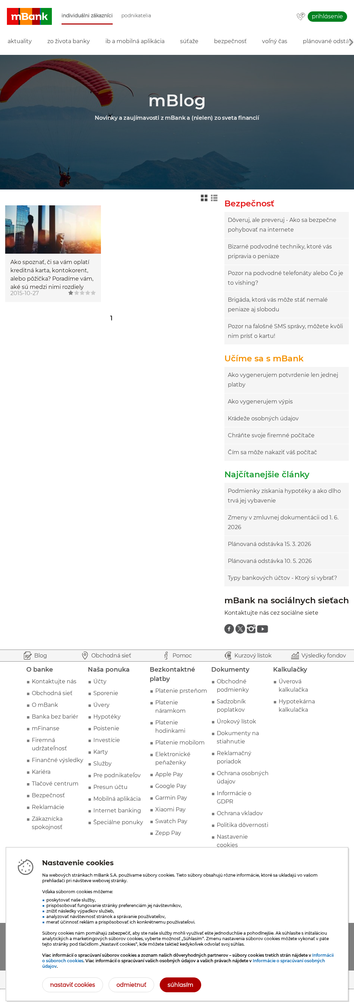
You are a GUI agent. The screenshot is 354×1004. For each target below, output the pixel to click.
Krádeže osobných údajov (263, 418)
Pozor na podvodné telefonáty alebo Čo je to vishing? (285, 278)
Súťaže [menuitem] (189, 41)
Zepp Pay (168, 833)
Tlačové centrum (55, 783)
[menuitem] (229, 629)
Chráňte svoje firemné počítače (271, 435)
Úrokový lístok (236, 721)
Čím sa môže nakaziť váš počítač (272, 452)
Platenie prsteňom (181, 691)
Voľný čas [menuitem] (274, 41)
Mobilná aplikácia (117, 799)
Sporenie (105, 693)
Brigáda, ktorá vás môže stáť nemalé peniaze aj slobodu (278, 304)
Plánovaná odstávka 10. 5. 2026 (270, 561)
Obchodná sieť (52, 693)
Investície (106, 740)
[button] (29, 16)
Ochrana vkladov (240, 813)
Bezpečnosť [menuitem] (230, 41)
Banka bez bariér (55, 716)
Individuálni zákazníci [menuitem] (87, 16)
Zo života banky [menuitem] (68, 41)
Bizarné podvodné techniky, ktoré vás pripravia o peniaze (280, 251)
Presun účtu (110, 787)
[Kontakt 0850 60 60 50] (301, 17)
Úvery (101, 705)
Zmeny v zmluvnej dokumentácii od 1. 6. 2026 (283, 522)
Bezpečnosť (48, 795)
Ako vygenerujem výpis (260, 401)
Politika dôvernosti (242, 825)
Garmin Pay (171, 798)
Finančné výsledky (57, 760)
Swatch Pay (171, 821)
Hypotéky (107, 716)
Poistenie (106, 728)
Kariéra (41, 772)
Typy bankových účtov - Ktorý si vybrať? (282, 578)
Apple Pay (169, 774)
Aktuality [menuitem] (20, 41)
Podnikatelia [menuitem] (136, 16)
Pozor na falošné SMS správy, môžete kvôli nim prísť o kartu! (285, 331)
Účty (99, 681)
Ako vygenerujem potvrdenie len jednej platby (283, 380)
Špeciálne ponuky (118, 822)
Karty (100, 752)
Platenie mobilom (180, 742)
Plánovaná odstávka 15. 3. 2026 (269, 544)
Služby (102, 763)
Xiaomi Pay (170, 809)
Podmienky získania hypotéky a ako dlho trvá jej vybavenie (284, 496)
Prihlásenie (327, 16)
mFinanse (45, 728)
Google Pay (170, 786)
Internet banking (117, 810)
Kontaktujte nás (54, 681)
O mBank (45, 705)
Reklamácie (48, 807)
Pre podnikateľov (117, 775)
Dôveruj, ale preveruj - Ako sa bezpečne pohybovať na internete (282, 225)
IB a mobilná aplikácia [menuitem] (135, 41)
